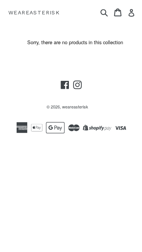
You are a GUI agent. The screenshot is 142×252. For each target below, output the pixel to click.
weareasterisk (34, 12)
